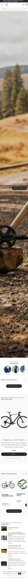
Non (24, 573)
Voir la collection (13, 386)
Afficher (13, 454)
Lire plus (10, 529)
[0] (26, 4)
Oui (19, 573)
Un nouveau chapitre (14, 545)
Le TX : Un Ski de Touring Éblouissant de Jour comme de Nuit (16, 534)
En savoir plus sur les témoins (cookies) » (14, 575)
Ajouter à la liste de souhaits (13, 458)
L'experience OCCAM (14, 559)
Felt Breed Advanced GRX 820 (7, 495)
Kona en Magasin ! (13, 527)
